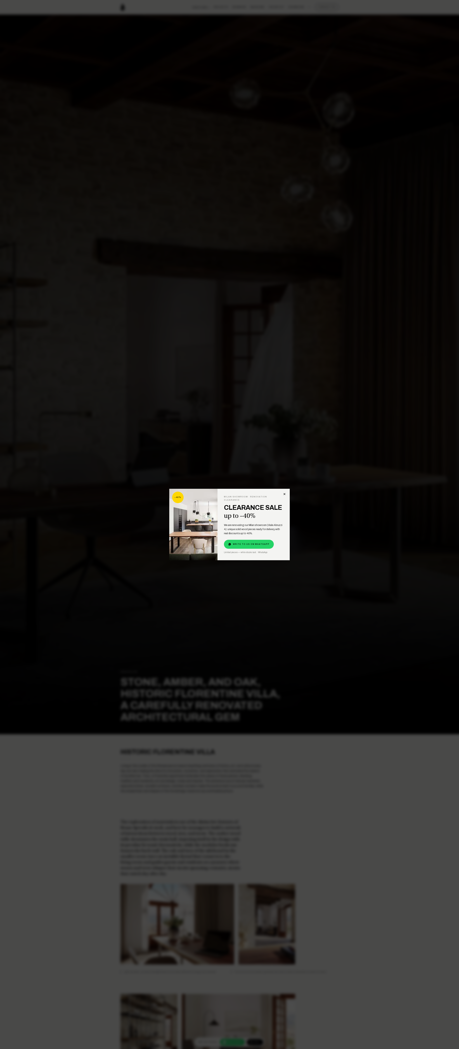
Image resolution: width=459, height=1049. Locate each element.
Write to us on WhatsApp (251, 544)
